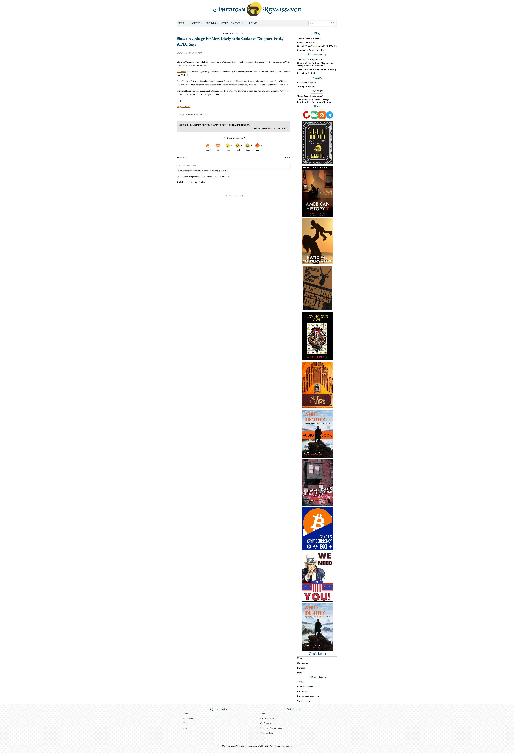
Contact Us (237, 23)
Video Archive (303, 701)
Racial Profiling (200, 114)
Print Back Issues (305, 686)
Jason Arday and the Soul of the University (316, 69)
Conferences (302, 691)
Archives (211, 23)
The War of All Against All (309, 59)
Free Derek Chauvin (306, 82)
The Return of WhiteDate (308, 38)
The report (181, 71)
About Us (195, 23)
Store (224, 23)
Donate (253, 23)
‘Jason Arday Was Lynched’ (310, 96)
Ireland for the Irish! (306, 73)
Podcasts (317, 91)
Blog (317, 33)
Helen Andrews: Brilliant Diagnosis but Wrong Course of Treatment (315, 64)
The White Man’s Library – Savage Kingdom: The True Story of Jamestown (315, 100)
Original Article (183, 106)
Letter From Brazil (306, 42)
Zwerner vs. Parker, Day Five (310, 50)
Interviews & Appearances (309, 696)
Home (181, 23)
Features (301, 667)
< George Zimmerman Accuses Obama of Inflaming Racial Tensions (214, 125)
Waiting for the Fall (306, 86)
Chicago (189, 114)
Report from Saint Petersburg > (271, 128)
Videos (317, 78)
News (299, 658)
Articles (300, 681)
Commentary (317, 54)
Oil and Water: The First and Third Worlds (317, 46)
